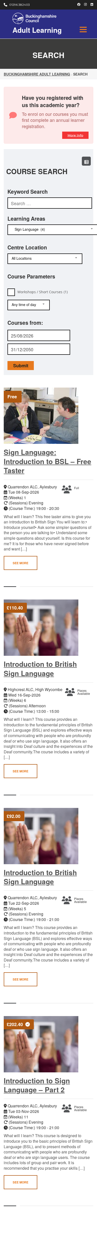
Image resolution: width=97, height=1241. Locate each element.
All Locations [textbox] (22, 258)
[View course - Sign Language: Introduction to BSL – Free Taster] (45, 416)
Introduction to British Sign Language (40, 668)
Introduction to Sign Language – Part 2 (37, 1085)
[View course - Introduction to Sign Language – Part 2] (45, 1044)
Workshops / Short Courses (42, 291)
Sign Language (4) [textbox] (28, 229)
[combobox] (44, 258)
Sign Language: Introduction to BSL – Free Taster (47, 461)
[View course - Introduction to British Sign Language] (45, 627)
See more (20, 563)
